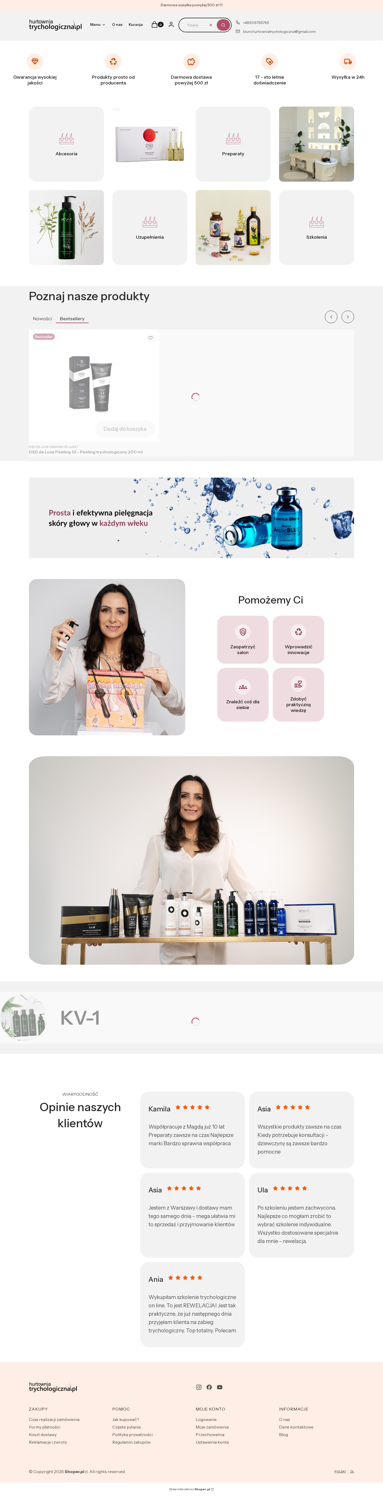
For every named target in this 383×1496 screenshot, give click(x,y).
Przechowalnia (210, 1434)
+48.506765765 (256, 22)
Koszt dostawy (43, 1434)
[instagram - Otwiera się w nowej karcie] (199, 1387)
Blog (283, 1434)
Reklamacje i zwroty (48, 1442)
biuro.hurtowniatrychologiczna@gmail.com (279, 31)
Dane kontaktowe (296, 1427)
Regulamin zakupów (131, 1442)
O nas (284, 1419)
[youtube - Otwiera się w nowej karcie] (220, 1387)
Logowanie (206, 1419)
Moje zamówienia (212, 1427)
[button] (223, 25)
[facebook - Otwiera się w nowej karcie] (209, 1387)
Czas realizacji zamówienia (54, 1419)
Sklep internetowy (189, 1489)
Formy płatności (44, 1427)
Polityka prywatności (132, 1434)
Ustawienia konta (212, 1442)
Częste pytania (126, 1427)
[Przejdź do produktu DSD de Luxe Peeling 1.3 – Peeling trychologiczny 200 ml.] (94, 385)
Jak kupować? (125, 1419)
